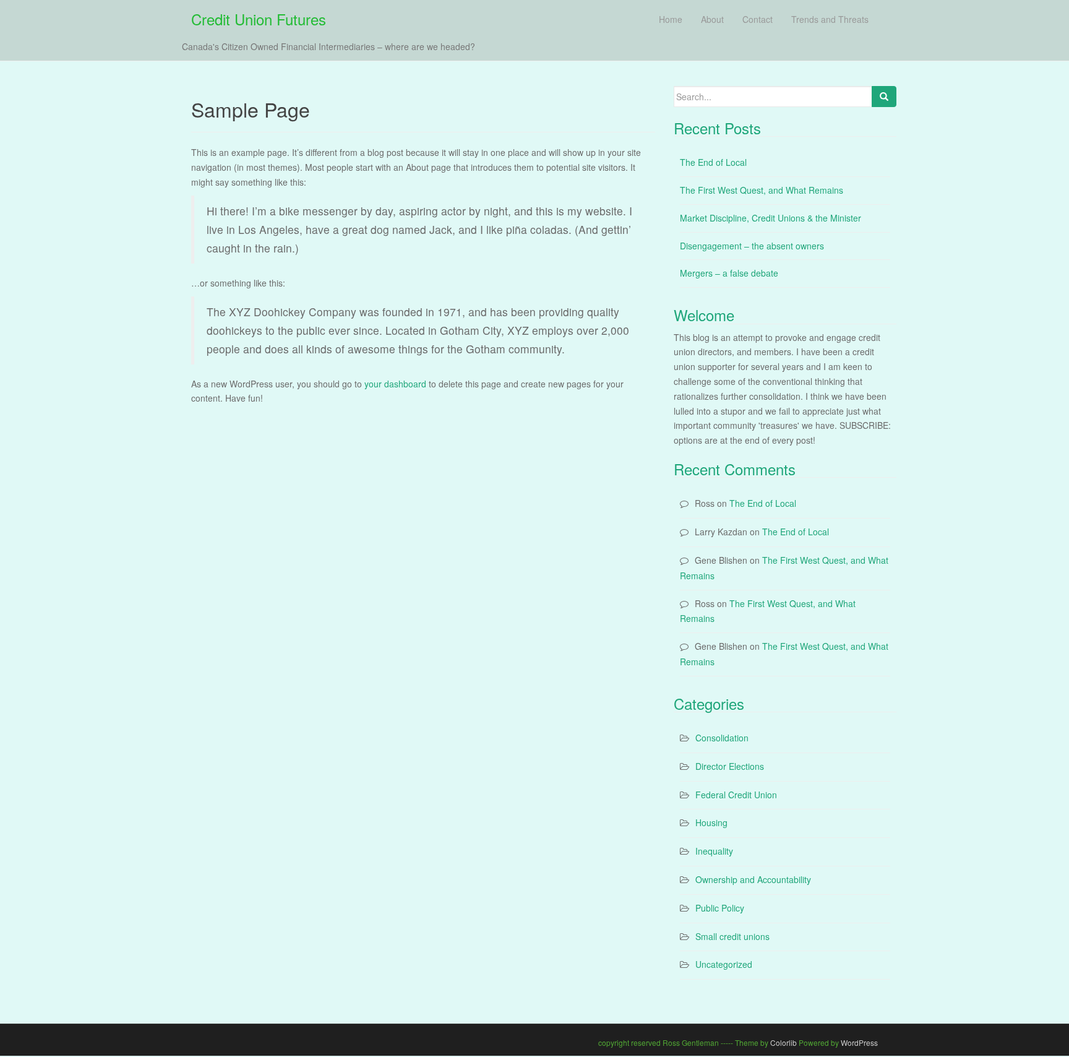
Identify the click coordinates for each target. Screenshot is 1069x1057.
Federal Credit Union (736, 794)
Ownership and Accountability (753, 879)
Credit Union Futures (258, 19)
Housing (711, 822)
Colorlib (783, 1042)
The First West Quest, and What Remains (761, 190)
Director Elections (729, 766)
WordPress (859, 1042)
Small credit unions (732, 936)
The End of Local (713, 162)
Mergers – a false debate (729, 273)
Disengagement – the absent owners (752, 245)
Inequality (714, 851)
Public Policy (719, 908)
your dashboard (395, 384)
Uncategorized (723, 964)
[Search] (884, 96)
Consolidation (722, 737)
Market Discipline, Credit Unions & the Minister (770, 218)
